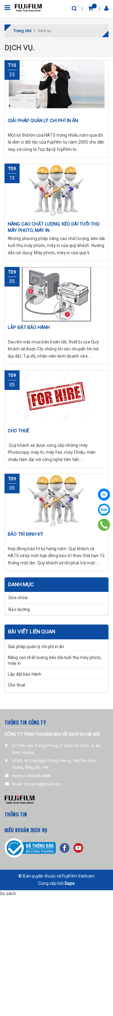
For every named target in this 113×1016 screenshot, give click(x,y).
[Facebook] (104, 495)
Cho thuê (16, 685)
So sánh (8, 893)
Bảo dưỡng (19, 609)
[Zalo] (104, 510)
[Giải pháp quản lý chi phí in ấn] (56, 87)
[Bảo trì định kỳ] (56, 501)
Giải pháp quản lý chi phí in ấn (36, 646)
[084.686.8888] (104, 525)
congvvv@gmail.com (42, 784)
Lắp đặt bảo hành (24, 674)
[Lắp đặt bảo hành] (56, 294)
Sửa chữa (17, 597)
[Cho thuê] (56, 397)
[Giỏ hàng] (90, 8)
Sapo (69, 883)
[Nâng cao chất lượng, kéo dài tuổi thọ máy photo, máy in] (56, 191)
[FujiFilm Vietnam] (28, 7)
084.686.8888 (39, 776)
